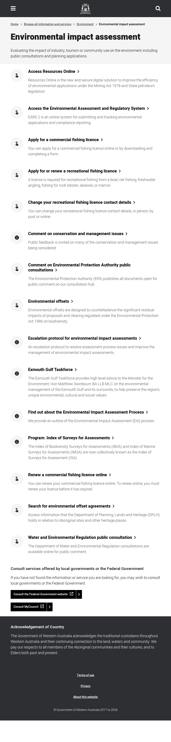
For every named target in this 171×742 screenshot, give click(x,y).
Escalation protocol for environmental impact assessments (82, 338)
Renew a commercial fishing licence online (67, 474)
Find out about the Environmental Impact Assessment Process (86, 412)
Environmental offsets (48, 301)
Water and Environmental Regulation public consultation (80, 537)
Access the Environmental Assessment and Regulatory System (86, 108)
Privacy (86, 686)
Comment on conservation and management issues (75, 233)
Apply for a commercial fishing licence (63, 139)
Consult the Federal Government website (41, 594)
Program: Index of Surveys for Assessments (69, 438)
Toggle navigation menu (13, 8)
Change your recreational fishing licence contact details (79, 202)
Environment (85, 24)
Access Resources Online (51, 71)
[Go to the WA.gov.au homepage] (85, 8)
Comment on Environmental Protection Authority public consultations (79, 268)
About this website (85, 697)
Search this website (158, 8)
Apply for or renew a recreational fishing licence (72, 171)
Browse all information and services (47, 24)
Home (15, 24)
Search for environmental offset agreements (69, 506)
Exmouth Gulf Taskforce (50, 369)
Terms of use (85, 675)
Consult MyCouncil (26, 607)
